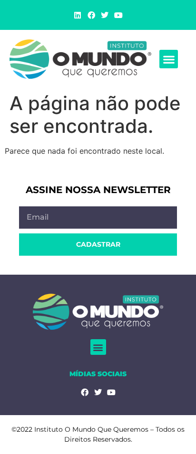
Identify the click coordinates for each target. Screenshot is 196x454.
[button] (168, 59)
